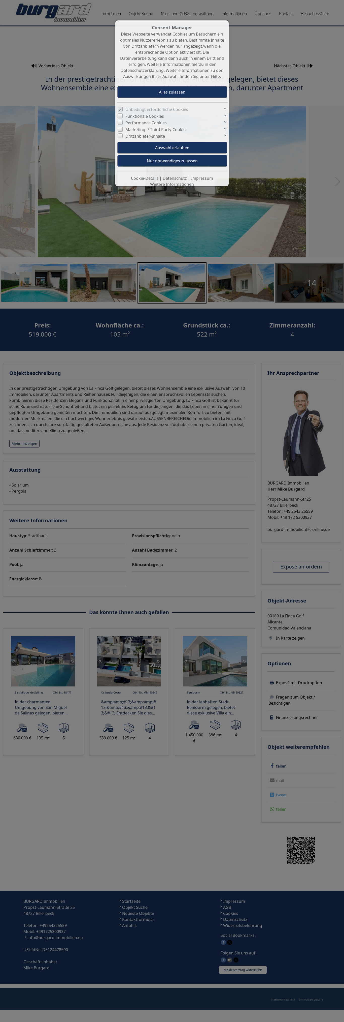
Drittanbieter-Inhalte (145, 136)
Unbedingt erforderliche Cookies (156, 109)
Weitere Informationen (172, 184)
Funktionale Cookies (144, 116)
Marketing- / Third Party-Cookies (156, 129)
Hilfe (215, 76)
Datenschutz (175, 178)
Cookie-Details (144, 178)
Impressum (202, 178)
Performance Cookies (146, 123)
